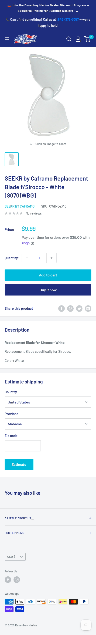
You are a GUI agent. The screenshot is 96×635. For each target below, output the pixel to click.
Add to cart (48, 275)
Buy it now (48, 290)
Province (11, 414)
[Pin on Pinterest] (70, 308)
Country (11, 392)
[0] (87, 39)
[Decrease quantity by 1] (27, 258)
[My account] (78, 39)
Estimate (19, 464)
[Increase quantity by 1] (51, 258)
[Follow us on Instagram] (17, 579)
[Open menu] (7, 39)
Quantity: (12, 258)
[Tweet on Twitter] (79, 308)
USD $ (11, 556)
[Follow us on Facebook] (8, 579)
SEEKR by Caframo (19, 206)
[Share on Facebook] (61, 308)
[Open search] (69, 39)
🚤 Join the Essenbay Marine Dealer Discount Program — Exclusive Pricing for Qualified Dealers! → (48, 8)
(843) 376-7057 (68, 19)
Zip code (11, 435)
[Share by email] (88, 308)
